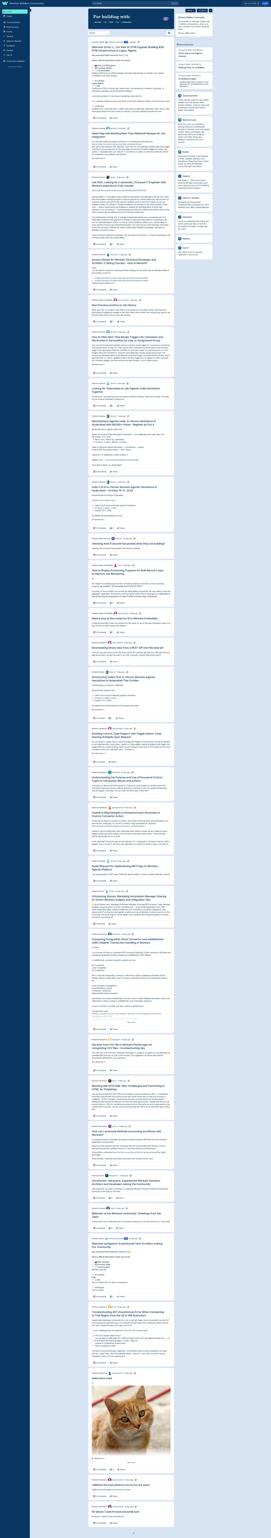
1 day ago (132, 42)
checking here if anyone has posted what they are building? (128, 543)
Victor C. (121, 55)
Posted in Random (98, 861)
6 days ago (128, 538)
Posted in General (98, 128)
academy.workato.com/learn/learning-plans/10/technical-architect (121, 280)
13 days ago (121, 1307)
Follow (189, 10)
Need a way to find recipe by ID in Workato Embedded (124, 618)
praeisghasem (99, 742)
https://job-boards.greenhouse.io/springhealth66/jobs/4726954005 (119, 190)
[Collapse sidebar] (29, 10)
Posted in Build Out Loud (101, 538)
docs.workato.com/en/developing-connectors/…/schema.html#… (118, 826)
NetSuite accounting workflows (129, 1152)
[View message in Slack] (138, 42)
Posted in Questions (99, 643)
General (144, 360)
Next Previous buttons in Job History (114, 305)
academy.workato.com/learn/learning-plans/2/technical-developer (121, 278)
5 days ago (122, 332)
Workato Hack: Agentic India (103, 500)
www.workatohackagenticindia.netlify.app (122, 460)
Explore (203, 10)
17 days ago (128, 1373)
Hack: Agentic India (106, 690)
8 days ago (127, 565)
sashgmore (122, 1252)
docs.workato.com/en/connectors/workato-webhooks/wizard (117, 144)
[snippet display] (170, 33)
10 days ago (125, 772)
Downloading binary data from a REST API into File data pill (127, 647)
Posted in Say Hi (98, 42)
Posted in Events (98, 672)
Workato (95, 690)
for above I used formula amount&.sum (115, 1511)
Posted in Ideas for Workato (102, 300)
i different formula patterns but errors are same (121, 1484)
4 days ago (122, 128)
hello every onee (102, 1378)
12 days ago (124, 1175)
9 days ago (134, 613)
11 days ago (122, 1081)
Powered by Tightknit (15, 66)
